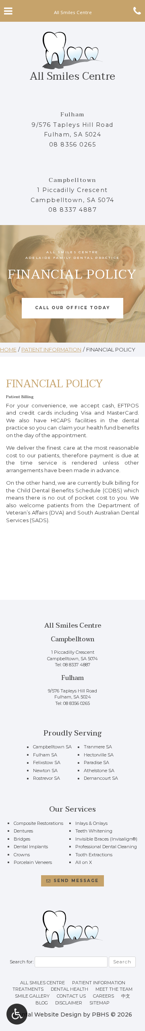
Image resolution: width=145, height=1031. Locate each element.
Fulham (72, 115)
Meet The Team (114, 989)
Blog (41, 1003)
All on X (83, 862)
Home (8, 349)
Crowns (22, 854)
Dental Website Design (47, 1014)
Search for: (21, 962)
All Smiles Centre (42, 983)
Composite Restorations (38, 823)
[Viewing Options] (17, 1014)
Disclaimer (68, 1003)
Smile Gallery (32, 996)
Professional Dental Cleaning (106, 846)
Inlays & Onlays (91, 823)
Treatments (28, 989)
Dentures (23, 831)
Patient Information (51, 349)
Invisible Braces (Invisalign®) (106, 839)
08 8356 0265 (72, 144)
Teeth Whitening (93, 831)
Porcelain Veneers (33, 862)
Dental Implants (31, 846)
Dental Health (69, 989)
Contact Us (71, 996)
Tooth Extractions (93, 854)
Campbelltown (72, 180)
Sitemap (99, 1003)
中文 (125, 996)
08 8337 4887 (72, 209)
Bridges (22, 839)
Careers (103, 996)
